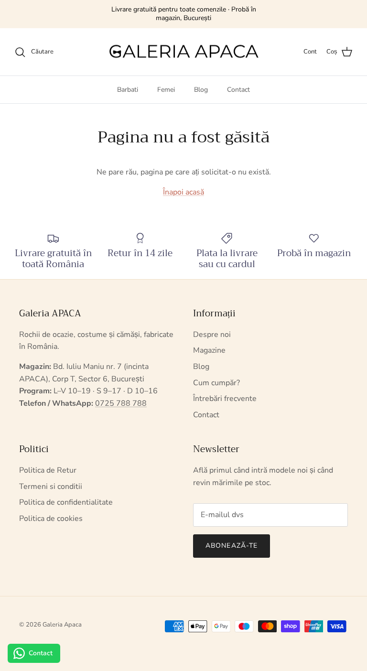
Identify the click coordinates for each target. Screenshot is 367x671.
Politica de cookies (51, 518)
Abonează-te (231, 545)
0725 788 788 (121, 403)
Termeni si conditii (50, 486)
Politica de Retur (47, 470)
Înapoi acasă (183, 192)
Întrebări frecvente (225, 398)
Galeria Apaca (62, 624)
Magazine (209, 350)
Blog (201, 89)
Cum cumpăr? (216, 383)
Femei (166, 89)
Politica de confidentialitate (66, 502)
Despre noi (212, 334)
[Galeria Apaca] (183, 52)
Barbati (127, 89)
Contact (238, 89)
